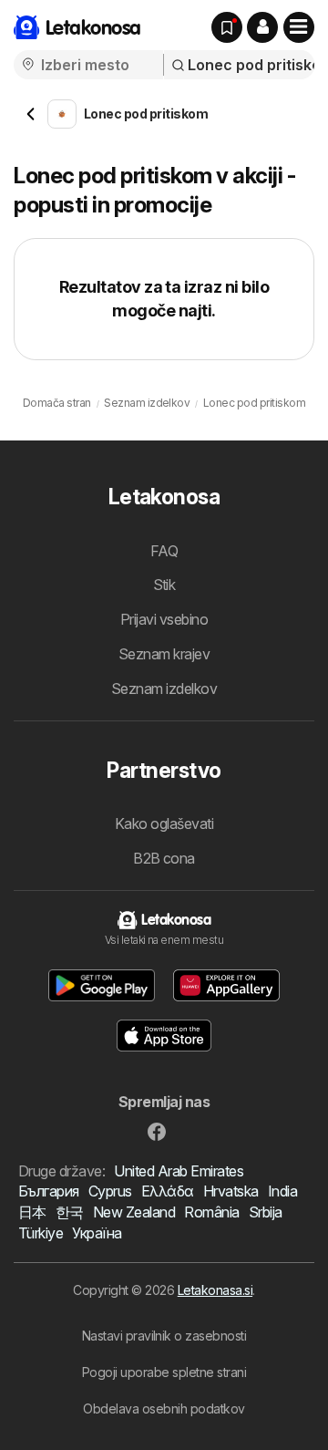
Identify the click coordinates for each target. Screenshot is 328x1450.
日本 (32, 1212)
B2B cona (164, 858)
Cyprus (110, 1191)
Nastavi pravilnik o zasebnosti (164, 1335)
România (211, 1212)
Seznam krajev (164, 654)
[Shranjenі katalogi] (226, 27)
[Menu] (298, 27)
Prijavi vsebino (164, 619)
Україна (96, 1233)
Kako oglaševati (164, 823)
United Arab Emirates (178, 1171)
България (48, 1191)
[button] (262, 27)
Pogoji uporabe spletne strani (164, 1372)
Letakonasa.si (215, 1290)
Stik (164, 584)
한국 (70, 1212)
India (282, 1191)
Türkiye (40, 1233)
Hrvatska (231, 1191)
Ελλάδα (167, 1191)
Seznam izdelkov (164, 688)
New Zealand (134, 1212)
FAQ (164, 551)
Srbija (265, 1212)
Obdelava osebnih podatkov (163, 1408)
